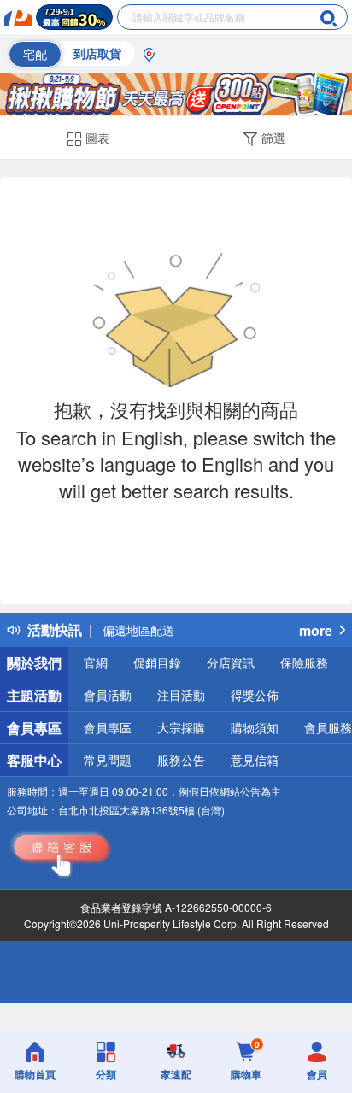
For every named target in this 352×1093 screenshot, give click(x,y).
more (315, 630)
